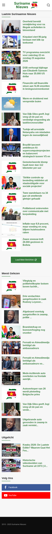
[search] (48, 5)
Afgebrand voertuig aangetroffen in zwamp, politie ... (35, 314)
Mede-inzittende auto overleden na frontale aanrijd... (34, 376)
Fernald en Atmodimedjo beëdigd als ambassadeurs (36, 345)
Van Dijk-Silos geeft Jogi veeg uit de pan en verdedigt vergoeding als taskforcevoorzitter (36, 118)
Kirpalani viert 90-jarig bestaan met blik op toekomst (35, 40)
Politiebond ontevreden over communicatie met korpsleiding (35, 211)
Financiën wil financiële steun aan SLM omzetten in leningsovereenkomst (36, 86)
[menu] (3, 5)
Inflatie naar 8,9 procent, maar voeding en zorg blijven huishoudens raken (36, 228)
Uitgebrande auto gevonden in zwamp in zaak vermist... (35, 422)
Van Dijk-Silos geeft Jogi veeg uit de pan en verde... (36, 407)
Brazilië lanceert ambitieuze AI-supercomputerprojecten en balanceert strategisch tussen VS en (36, 151)
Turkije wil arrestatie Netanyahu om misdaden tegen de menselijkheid (36, 132)
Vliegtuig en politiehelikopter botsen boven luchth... (36, 284)
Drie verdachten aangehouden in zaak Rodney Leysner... (34, 299)
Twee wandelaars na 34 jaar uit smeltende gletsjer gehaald (35, 196)
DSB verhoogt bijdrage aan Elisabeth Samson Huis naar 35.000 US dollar (35, 72)
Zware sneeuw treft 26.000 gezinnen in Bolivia (33, 242)
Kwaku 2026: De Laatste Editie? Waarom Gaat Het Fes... (36, 448)
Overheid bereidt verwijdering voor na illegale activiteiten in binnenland (34, 25)
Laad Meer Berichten (24, 260)
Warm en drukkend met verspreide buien (35, 100)
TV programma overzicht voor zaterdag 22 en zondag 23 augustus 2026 (36, 56)
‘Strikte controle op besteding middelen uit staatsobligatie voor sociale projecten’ (35, 181)
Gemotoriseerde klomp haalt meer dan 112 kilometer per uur (35, 165)
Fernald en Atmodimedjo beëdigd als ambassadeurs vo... (36, 361)
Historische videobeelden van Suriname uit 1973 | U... (35, 463)
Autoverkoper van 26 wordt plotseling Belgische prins (34, 391)
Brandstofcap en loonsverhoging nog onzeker (34, 330)
